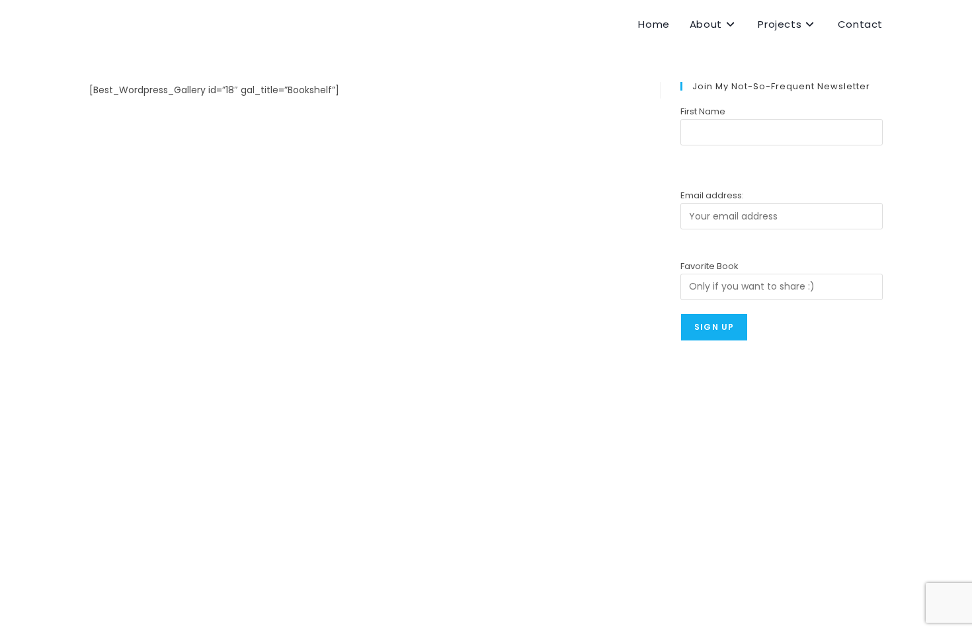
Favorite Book (709, 266)
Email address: (712, 195)
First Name (702, 111)
